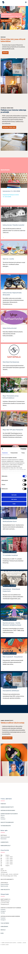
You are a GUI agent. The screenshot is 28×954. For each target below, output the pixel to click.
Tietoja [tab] (23, 452)
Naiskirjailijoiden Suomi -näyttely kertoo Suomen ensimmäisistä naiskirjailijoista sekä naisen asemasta (13, 527)
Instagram (3, 911)
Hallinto (2, 817)
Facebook (3, 909)
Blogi (2, 933)
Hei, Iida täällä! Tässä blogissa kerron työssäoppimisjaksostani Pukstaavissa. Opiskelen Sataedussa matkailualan (13, 435)
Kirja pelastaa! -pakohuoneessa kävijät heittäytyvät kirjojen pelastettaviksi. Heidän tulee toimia (13, 662)
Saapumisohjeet (5, 884)
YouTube (3, 913)
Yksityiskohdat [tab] (14, 452)
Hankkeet (3, 819)
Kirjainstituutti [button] (7, 737)
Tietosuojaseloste (6, 825)
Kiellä (14, 503)
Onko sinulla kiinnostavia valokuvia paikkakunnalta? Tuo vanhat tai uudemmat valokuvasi (14, 230)
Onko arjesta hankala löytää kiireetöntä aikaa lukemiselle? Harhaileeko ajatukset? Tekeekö (14, 367)
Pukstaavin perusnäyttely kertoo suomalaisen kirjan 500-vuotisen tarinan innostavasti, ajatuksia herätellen (13, 696)
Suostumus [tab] (5, 452)
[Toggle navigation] (25, 2)
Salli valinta (14, 499)
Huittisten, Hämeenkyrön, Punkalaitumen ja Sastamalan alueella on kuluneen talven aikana (14, 403)
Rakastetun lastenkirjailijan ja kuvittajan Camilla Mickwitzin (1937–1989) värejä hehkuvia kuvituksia (13, 630)
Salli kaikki (14, 494)
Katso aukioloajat (6, 20)
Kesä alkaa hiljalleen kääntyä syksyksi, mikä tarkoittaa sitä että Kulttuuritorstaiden (13, 333)
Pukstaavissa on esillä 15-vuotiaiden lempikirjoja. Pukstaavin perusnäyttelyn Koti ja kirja (13, 560)
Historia (3, 815)
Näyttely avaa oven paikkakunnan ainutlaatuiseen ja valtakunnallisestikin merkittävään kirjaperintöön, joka (13, 596)
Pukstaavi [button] (5, 52)
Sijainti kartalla (4, 886)
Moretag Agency (5, 944)
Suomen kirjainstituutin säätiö (9, 813)
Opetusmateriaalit (5, 837)
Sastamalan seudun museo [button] (9, 127)
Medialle (3, 929)
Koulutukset (3, 838)
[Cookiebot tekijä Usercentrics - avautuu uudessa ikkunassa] (20, 449)
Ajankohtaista (4, 842)
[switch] (24, 480)
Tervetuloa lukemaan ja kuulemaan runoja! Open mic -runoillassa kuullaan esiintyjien (14, 264)
